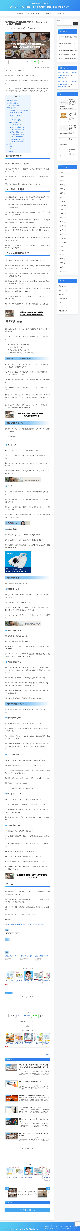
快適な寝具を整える (15, 112)
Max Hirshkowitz (25, 925)
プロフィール (68, 1226)
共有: (10, 146)
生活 (16, 993)
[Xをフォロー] (27, 1024)
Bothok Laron (62, 87)
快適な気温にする (17, 129)
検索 (58, 20)
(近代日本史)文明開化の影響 (68, 50)
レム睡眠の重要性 (12, 103)
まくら (13, 117)
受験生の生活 (9, 993)
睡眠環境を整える (14, 122)
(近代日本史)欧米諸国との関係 (68, 38)
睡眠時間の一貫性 (17, 134)
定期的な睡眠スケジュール (17, 132)
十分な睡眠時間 (16, 137)
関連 (10, 151)
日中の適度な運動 (17, 141)
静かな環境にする (17, 127)
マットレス (15, 115)
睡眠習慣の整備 (11, 108)
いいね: (11, 149)
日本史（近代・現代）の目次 (67, 45)
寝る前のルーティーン (18, 139)
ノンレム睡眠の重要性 (13, 105)
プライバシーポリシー (57, 1226)
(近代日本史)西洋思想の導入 (68, 54)
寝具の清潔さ (15, 120)
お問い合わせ (47, 1226)
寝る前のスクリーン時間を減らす (19, 110)
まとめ (8, 144)
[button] (42, 62)
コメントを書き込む (27, 1210)
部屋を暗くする (16, 124)
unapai (60, 78)
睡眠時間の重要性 (12, 100)
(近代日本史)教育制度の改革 (68, 58)
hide (19, 97)
